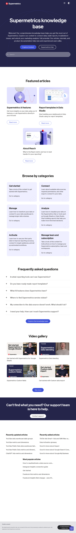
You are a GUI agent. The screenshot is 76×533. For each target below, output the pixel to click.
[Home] (13, 3)
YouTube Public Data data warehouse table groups (21, 446)
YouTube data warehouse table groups (19, 438)
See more (38, 390)
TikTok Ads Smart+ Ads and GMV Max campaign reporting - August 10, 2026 (55, 438)
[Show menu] (64, 3)
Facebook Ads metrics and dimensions (36, 474)
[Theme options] (68, 3)
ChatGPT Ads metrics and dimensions (19, 453)
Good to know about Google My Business (54, 453)
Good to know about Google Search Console (55, 450)
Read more (13, 122)
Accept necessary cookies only (64, 527)
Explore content (28, 47)
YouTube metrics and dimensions (17, 442)
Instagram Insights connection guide (35, 467)
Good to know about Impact (49, 446)
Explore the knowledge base (38, 321)
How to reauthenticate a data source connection (38, 463)
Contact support (38, 416)
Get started (27, 470)
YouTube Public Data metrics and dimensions (21, 450)
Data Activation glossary (48, 442)
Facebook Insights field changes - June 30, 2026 (38, 478)
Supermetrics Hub (47, 47)
